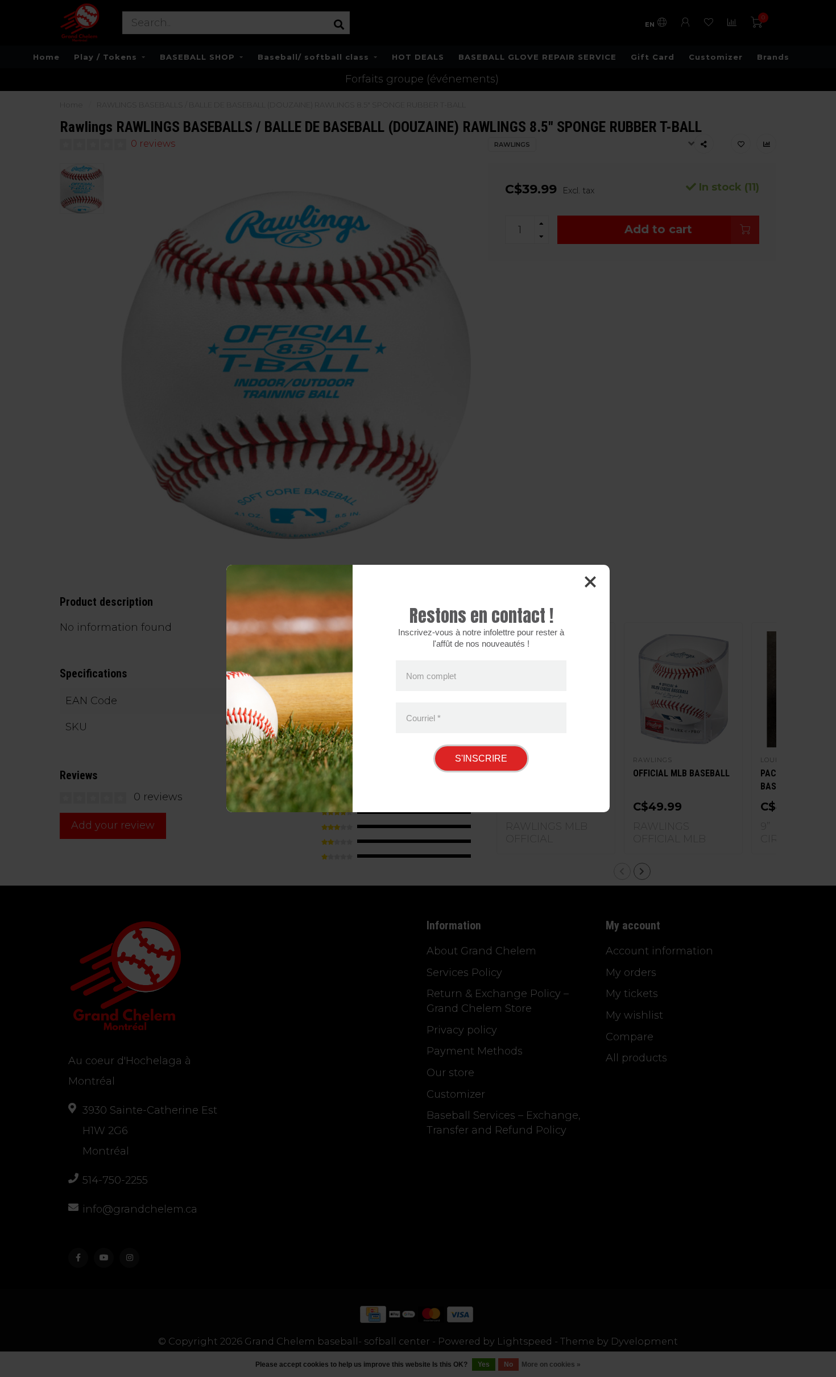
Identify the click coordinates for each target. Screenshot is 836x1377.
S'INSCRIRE (481, 758)
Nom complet (431, 676)
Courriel (423, 717)
